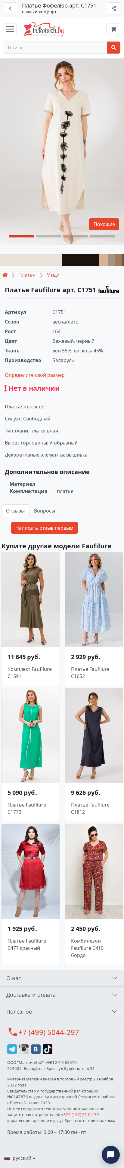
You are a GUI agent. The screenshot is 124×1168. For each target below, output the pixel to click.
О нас (13, 978)
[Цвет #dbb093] (103, 260)
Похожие (104, 224)
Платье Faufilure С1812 (90, 808)
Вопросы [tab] (44, 510)
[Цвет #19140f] (80, 260)
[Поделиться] (113, 8)
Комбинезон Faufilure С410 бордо (87, 948)
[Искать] (113, 48)
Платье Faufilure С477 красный (27, 944)
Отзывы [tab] (15, 510)
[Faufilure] (108, 289)
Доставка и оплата (31, 994)
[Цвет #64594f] (123, 260)
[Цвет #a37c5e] (118, 260)
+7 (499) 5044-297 (48, 1032)
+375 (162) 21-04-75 (80, 1114)
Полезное (19, 1011)
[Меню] (10, 29)
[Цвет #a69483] (111, 260)
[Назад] (10, 8)
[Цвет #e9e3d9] (31, 260)
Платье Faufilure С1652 (90, 673)
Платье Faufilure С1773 (27, 808)
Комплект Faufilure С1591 (30, 673)
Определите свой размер (35, 375)
